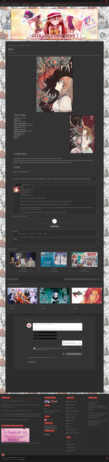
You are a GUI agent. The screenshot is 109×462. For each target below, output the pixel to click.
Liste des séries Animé (72, 401)
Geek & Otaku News (73, 348)
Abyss (25, 179)
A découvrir (47, 4)
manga (19, 179)
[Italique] (36, 329)
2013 (83, 179)
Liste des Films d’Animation (73, 411)
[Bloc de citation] (47, 329)
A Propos (69, 423)
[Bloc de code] (49, 329)
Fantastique (44, 179)
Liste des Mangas (71, 417)
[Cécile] (16, 187)
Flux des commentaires (71, 447)
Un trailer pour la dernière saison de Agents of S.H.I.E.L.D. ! (82, 279)
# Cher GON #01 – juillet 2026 (11, 1)
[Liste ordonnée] (43, 329)
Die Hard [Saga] (13, 279)
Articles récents (25, 184)
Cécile (16, 52)
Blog (71, 4)
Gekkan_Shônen (63, 179)
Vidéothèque (25, 4)
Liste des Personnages (72, 414)
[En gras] (34, 329)
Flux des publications (70, 444)
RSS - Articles (49, 419)
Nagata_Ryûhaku (53, 179)
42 (76, 4)
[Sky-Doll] (55, 288)
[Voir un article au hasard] (107, 5)
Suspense (37, 179)
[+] (55, 329)
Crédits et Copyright (72, 429)
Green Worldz (23, 268)
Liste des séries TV (71, 404)
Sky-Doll (43, 305)
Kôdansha (72, 179)
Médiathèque (36, 4)
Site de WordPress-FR (70, 450)
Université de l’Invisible (60, 4)
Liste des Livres (71, 420)
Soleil (78, 179)
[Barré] (40, 329)
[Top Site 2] (44, 408)
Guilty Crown (12, 305)
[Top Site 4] (46, 408)
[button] (8, 4)
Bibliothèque (14, 4)
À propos (18, 184)
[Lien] (51, 329)
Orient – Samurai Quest (85, 268)
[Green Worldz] (23, 259)
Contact (69, 426)
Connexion (80, 319)
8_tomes (89, 179)
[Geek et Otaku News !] (2, 5)
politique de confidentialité (52, 349)
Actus (6, 4)
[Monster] (87, 288)
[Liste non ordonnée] (45, 329)
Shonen (30, 179)
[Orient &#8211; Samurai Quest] (84, 259)
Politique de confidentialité (73, 433)
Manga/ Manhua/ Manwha (23, 45)
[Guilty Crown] (22, 288)
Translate (54, 428)
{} (52, 329)
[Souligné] (38, 329)
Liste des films (70, 408)
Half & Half (54, 268)
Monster (75, 305)
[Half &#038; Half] (53, 259)
